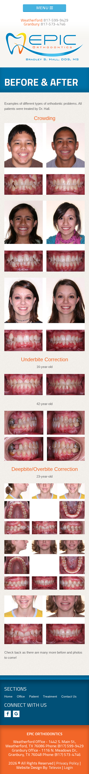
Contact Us (68, 696)
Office (21, 696)
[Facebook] (7, 714)
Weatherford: (44, 20)
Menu (43, 7)
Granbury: (44, 24)
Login (68, 767)
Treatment (50, 696)
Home (8, 696)
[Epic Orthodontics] (44, 60)
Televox (55, 767)
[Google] (16, 714)
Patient (34, 696)
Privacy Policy (67, 763)
